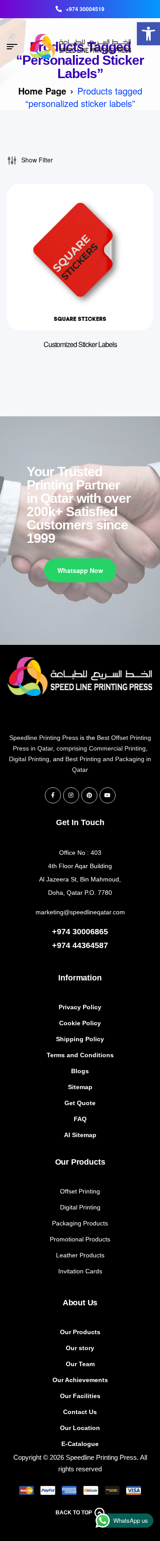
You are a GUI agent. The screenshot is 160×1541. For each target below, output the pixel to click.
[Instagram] (71, 795)
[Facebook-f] (53, 795)
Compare (133, 208)
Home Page (42, 90)
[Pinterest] (89, 795)
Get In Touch (80, 822)
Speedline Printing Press (43, 737)
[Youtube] (108, 795)
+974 (62, 945)
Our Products (80, 1162)
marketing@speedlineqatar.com (80, 912)
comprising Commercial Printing (101, 748)
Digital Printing (29, 759)
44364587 (90, 945)
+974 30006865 (80, 931)
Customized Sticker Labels (80, 344)
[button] (148, 33)
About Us (80, 1302)
